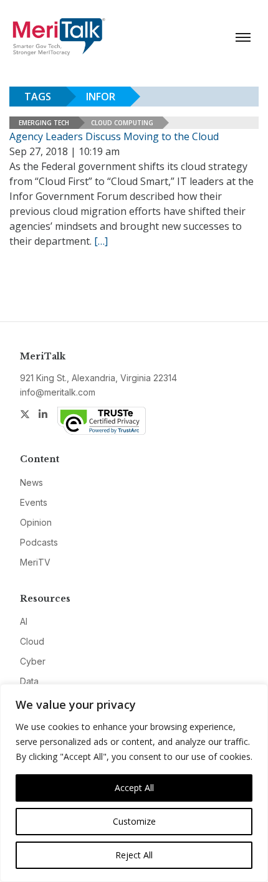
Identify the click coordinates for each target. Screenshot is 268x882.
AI (23, 621)
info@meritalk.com (57, 392)
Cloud (32, 641)
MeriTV (35, 562)
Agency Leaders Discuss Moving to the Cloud (114, 136)
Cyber (32, 661)
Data (29, 681)
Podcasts (39, 542)
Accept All (134, 788)
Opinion (36, 522)
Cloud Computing (122, 122)
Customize (134, 821)
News (31, 482)
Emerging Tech (44, 122)
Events (33, 502)
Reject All (134, 855)
